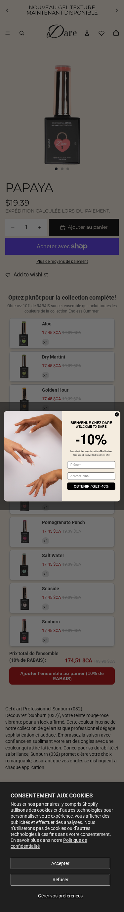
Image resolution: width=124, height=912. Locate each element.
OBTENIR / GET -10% (91, 486)
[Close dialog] (117, 414)
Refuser (60, 879)
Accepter (60, 863)
